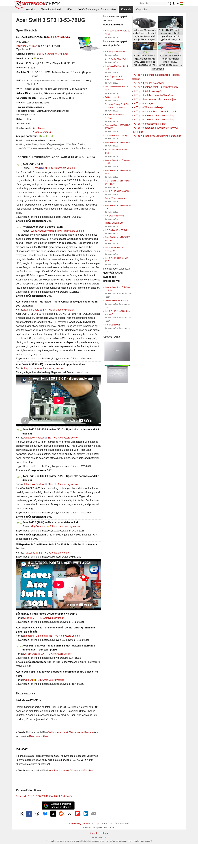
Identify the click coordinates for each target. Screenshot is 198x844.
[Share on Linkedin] (86, 813)
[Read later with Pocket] (69, 813)
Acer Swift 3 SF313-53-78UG (32, 796)
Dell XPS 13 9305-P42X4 (116, 58)
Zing (26, 618)
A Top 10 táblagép (144, 103)
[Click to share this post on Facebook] (29, 814)
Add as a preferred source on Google (61, 805)
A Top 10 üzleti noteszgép (148, 91)
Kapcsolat (141, 9)
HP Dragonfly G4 (112, 324)
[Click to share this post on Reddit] (61, 813)
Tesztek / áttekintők (51, 9)
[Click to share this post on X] (53, 813)
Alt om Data (30, 653)
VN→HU (38, 618)
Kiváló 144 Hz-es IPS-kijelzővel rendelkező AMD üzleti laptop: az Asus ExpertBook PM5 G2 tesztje (145, 60)
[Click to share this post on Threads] (37, 814)
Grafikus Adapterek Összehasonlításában (70, 732)
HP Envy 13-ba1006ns (115, 51)
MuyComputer (38, 526)
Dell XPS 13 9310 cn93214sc (118, 190)
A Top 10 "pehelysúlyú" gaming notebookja (157, 136)
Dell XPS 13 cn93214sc (115, 198)
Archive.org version (64, 168)
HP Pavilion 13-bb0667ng (116, 135)
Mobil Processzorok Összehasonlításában (70, 770)
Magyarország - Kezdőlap (80, 823)
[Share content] (22, 814)
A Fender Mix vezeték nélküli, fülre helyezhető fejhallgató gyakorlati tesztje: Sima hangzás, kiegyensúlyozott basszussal (144, 34)
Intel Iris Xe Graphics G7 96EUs (52, 53)
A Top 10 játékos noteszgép (149, 83)
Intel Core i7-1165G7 (26, 45)
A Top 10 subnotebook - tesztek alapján (155, 111)
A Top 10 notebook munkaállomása (153, 95)
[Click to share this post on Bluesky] (45, 814)
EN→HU (48, 168)
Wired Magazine (40, 230)
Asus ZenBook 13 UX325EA (117, 142)
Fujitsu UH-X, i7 (112, 97)
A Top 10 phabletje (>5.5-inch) (150, 123)
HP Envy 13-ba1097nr (114, 215)
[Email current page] (94, 814)
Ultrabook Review (34, 437)
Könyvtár (126, 9)
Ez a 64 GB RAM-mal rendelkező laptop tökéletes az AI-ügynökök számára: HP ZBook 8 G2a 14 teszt (170, 60)
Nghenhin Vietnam (34, 635)
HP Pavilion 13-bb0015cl (116, 229)
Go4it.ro (28, 679)
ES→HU (54, 526)
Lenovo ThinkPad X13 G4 (116, 300)
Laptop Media (31, 309)
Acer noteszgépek (42, 131)
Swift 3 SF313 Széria (58, 37)
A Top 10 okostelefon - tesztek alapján (155, 99)
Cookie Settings (99, 833)
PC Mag (35, 168)
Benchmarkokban (39, 736)
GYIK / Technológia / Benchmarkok (97, 9)
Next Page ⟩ (158, 68)
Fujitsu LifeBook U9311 (115, 222)
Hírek (70, 9)
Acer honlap (39, 128)
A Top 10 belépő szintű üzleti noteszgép (156, 87)
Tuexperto (29, 552)
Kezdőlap (31, 9)
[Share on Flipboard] (77, 813)
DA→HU (45, 653)
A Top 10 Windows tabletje (148, 107)
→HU (40, 679)
